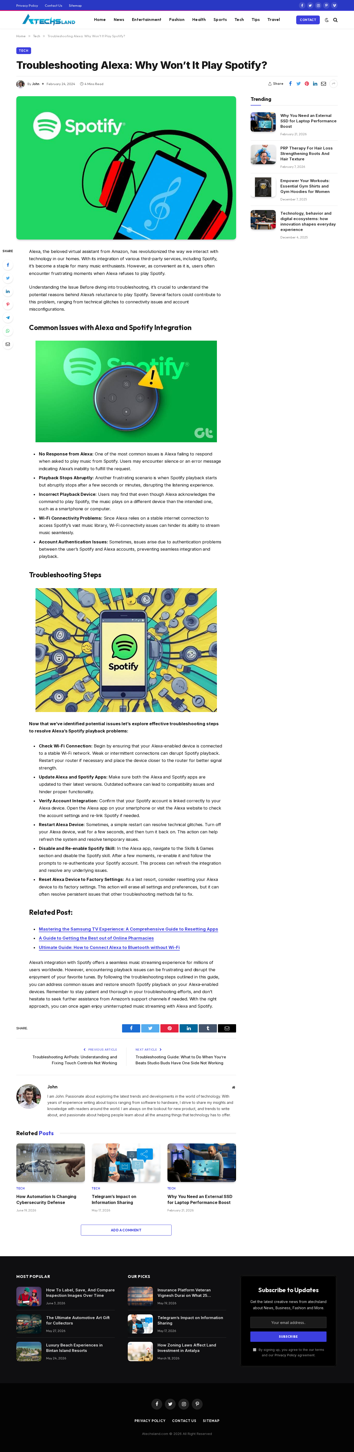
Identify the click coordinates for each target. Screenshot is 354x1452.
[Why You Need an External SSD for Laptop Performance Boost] (201, 1162)
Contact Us (53, 5)
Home (100, 19)
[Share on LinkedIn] (315, 84)
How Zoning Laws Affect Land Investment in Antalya (187, 1348)
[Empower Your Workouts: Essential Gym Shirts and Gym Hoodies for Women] (263, 187)
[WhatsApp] (8, 331)
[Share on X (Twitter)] (298, 84)
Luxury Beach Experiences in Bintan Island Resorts (74, 1348)
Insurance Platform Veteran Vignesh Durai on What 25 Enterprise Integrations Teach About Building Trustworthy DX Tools (187, 1293)
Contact (308, 20)
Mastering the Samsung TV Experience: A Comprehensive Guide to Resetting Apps (128, 929)
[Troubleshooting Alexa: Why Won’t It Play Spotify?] (126, 167)
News (119, 19)
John (35, 84)
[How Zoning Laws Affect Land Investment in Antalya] (140, 1351)
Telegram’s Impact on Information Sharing (114, 1199)
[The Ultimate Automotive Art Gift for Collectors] (28, 1324)
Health (199, 19)
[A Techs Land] (48, 20)
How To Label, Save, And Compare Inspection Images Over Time (80, 1293)
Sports (220, 19)
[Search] (335, 20)
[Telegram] (8, 317)
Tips (256, 19)
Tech (239, 19)
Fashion (177, 19)
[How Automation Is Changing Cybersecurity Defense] (50, 1162)
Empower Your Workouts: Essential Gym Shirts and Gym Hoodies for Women (305, 186)
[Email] (8, 344)
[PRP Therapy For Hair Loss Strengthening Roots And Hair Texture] (263, 154)
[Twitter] (8, 278)
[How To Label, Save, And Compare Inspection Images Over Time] (28, 1296)
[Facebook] (8, 265)
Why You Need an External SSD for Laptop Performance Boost (199, 1199)
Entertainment (146, 19)
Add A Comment (126, 1230)
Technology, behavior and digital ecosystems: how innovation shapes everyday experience (308, 221)
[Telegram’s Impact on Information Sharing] (126, 1162)
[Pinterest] (8, 304)
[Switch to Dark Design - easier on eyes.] (327, 20)
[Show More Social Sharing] (333, 84)
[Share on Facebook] (290, 84)
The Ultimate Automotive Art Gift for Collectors (78, 1320)
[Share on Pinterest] (307, 84)
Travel (273, 19)
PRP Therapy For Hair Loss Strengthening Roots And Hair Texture (306, 153)
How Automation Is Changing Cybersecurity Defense (46, 1199)
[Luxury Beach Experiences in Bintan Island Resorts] (28, 1351)
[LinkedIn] (8, 291)
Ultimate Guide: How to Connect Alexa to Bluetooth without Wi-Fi (109, 947)
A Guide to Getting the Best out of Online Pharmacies (96, 938)
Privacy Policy (27, 5)
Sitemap (75, 5)
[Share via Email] (323, 84)
